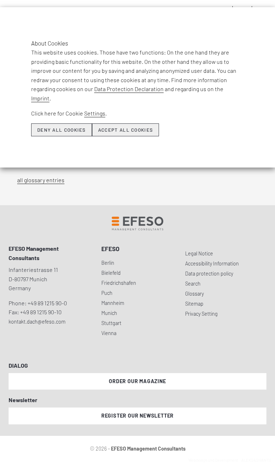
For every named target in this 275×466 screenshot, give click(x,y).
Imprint (40, 98)
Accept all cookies (125, 130)
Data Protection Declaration (129, 88)
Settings (94, 113)
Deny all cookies (61, 130)
